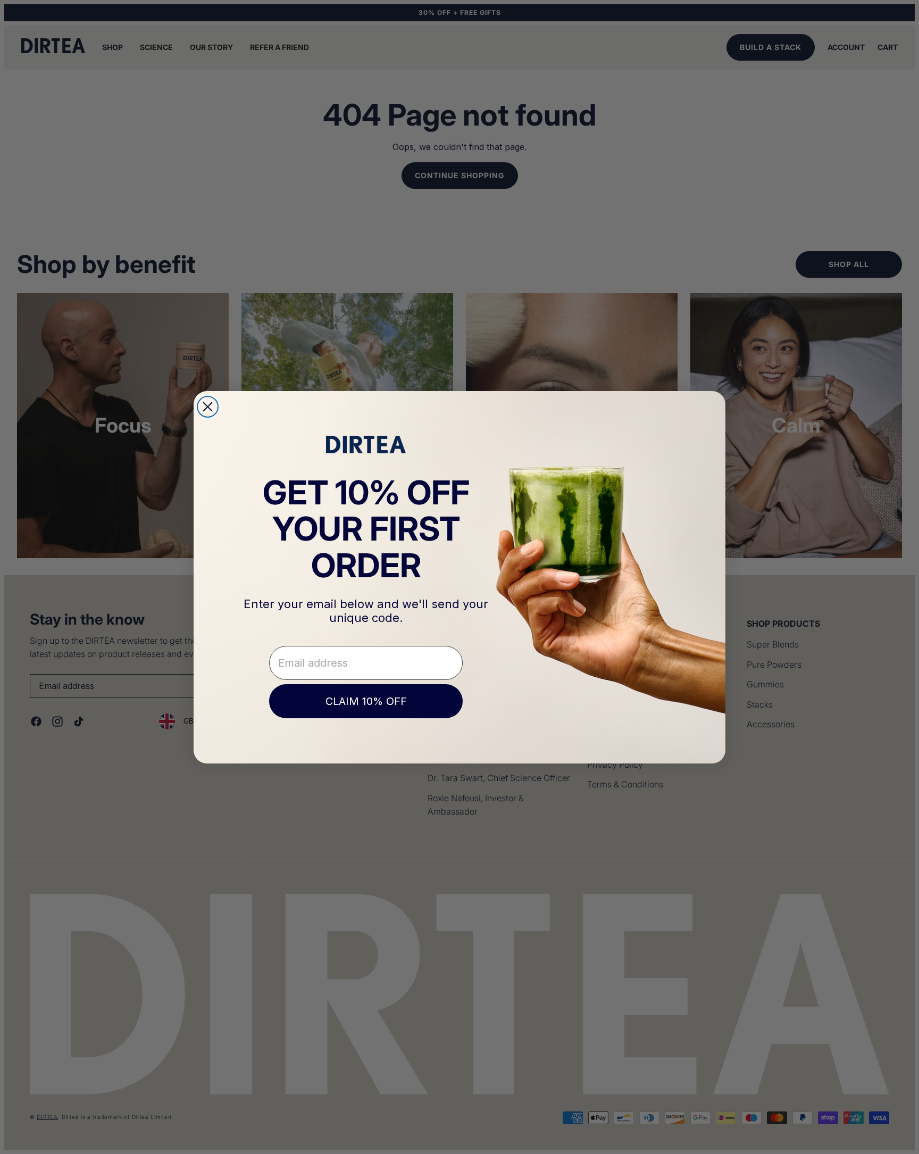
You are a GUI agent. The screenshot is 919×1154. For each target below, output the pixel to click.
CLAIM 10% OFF (366, 701)
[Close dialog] (207, 406)
